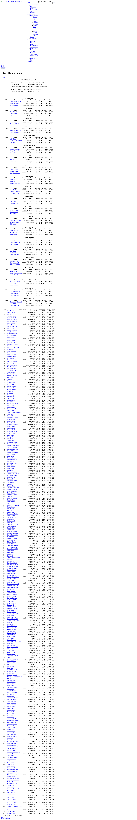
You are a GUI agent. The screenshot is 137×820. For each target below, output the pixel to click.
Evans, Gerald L (11, 405)
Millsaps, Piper (11, 631)
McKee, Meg (10, 781)
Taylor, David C (11, 433)
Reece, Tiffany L (11, 575)
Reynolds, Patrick (11, 444)
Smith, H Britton (11, 661)
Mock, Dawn (10, 755)
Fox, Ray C (10, 556)
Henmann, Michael (15, 149)
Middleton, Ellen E (12, 774)
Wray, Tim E (13, 251)
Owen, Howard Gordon (16, 273)
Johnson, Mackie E (12, 375)
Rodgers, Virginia (11, 662)
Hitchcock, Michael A (12, 424)
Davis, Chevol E (11, 739)
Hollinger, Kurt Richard (13, 344)
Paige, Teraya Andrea (12, 804)
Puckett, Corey (11, 776)
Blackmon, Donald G (15, 130)
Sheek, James (10, 685)
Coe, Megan (13, 142)
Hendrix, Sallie (11, 528)
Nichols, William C (12, 568)
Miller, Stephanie (11, 745)
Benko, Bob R (13, 234)
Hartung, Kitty (11, 710)
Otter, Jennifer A (11, 610)
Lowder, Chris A (11, 458)
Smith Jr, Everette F (12, 447)
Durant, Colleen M (12, 669)
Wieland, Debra (11, 678)
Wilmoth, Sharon (11, 629)
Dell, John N (10, 461)
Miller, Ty (9, 657)
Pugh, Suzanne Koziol (12, 692)
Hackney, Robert (11, 743)
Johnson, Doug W (11, 542)
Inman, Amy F (11, 622)
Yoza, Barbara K (14, 244)
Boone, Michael (11, 501)
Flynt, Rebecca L (11, 792)
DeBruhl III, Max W (12, 619)
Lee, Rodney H (14, 275)
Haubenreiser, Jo (14, 122)
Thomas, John (10, 529)
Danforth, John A (11, 400)
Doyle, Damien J (14, 210)
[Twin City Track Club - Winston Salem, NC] (12, 1)
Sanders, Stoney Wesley (13, 620)
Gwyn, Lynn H (11, 580)
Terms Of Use (4, 817)
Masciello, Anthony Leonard (14, 676)
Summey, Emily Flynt (12, 771)
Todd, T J (9, 503)
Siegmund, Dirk (11, 388)
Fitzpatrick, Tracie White (13, 778)
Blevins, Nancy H (11, 599)
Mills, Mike (10, 484)
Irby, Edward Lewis (12, 563)
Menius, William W (15, 291)
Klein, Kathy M (11, 636)
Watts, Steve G (11, 522)
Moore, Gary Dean (14, 254)
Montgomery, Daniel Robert (14, 412)
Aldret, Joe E (10, 552)
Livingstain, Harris (12, 381)
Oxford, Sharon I (14, 285)
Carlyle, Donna (14, 240)
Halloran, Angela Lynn (13, 577)
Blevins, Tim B (11, 430)
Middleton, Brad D (12, 724)
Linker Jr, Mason (11, 734)
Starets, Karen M (14, 105)
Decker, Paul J (10, 468)
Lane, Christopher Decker (13, 416)
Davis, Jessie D (11, 731)
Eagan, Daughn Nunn (15, 220)
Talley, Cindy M (11, 540)
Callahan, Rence (11, 753)
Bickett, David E (11, 617)
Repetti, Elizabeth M (15, 264)
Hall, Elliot (10, 402)
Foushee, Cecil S (11, 802)
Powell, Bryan (10, 358)
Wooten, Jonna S (11, 704)
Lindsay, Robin (11, 571)
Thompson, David (11, 592)
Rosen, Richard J (11, 750)
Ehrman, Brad (10, 512)
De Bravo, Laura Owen (13, 659)
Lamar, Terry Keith (15, 295)
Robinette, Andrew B (12, 494)
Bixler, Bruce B (14, 212)
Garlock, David (11, 727)
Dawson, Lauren (11, 606)
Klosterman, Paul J (12, 431)
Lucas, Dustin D (14, 169)
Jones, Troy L (10, 605)
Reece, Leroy (10, 410)
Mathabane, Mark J (12, 367)
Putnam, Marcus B (14, 132)
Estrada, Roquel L (14, 200)
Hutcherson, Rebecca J (13, 584)
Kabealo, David (11, 500)
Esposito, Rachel (11, 596)
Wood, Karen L (11, 766)
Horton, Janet (10, 715)
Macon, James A (11, 440)
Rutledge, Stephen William (14, 641)
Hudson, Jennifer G (12, 671)
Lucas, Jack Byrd (14, 305)
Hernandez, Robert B (12, 449)
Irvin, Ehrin (13, 139)
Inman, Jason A (11, 624)
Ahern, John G (11, 591)
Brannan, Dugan (11, 352)
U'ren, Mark (13, 190)
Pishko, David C (11, 550)
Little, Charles (10, 456)
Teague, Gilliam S (11, 382)
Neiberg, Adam (14, 171)
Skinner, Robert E (11, 386)
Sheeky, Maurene (14, 161)
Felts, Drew (13, 152)
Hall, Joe (12, 115)
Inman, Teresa (10, 615)
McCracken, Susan (12, 687)
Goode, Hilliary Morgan (16, 140)
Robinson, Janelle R (12, 736)
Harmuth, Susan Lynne (13, 769)
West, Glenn (10, 414)
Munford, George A (12, 459)
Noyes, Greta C (11, 650)
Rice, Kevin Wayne (15, 173)
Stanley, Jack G (14, 303)
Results (12, 64)
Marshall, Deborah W (12, 757)
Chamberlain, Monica (12, 697)
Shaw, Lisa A (10, 689)
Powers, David (11, 767)
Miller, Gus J (10, 711)
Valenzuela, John (11, 701)
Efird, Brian (10, 559)
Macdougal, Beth (11, 612)
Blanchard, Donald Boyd (13, 752)
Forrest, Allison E (14, 103)
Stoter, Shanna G (11, 790)
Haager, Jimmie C (14, 151)
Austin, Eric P (10, 451)
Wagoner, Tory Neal (12, 598)
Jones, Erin (10, 738)
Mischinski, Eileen (11, 748)
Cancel (4, 77)
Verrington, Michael (12, 489)
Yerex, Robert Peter (12, 491)
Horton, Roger (11, 762)
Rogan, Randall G (11, 407)
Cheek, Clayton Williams (13, 557)
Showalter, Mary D (12, 675)
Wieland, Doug (11, 680)
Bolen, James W (11, 645)
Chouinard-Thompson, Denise (14, 806)
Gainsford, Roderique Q (13, 788)
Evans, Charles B (11, 454)
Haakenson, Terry (11, 477)
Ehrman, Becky (11, 708)
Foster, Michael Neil (12, 409)
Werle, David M (11, 466)
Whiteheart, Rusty (11, 526)
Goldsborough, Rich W (13, 473)
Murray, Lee (10, 668)
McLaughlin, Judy (11, 627)
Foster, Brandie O (11, 703)
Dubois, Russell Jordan (13, 566)
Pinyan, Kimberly (11, 682)
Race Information (5, 64)
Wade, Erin (10, 795)
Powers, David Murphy (13, 594)
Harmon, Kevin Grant (12, 452)
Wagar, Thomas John (12, 535)
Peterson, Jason (11, 486)
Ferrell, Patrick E (11, 384)
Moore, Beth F (11, 764)
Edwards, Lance (11, 634)
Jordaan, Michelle (11, 652)
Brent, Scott (10, 643)
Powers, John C (11, 706)
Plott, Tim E (10, 470)
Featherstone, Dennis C (16, 302)
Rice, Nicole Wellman (12, 587)
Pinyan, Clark (10, 717)
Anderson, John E (14, 230)
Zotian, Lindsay (11, 787)
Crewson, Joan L (11, 570)
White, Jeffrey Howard (13, 780)
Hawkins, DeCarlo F (12, 720)
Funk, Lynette (10, 696)
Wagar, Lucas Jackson (12, 403)
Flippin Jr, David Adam (13, 505)
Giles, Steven (10, 601)
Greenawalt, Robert (12, 442)
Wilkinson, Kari (11, 732)
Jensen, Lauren (13, 162)
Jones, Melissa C (11, 722)
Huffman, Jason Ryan (12, 741)
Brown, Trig (10, 438)
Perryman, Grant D (12, 419)
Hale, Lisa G (13, 224)
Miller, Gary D (13, 113)
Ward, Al (9, 379)
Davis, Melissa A (11, 759)
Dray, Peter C (13, 112)
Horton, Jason (10, 713)
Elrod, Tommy (11, 435)
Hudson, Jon (10, 673)
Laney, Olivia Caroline (15, 101)
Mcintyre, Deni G (11, 797)
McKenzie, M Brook (12, 564)
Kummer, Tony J (14, 232)
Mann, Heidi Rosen (12, 626)
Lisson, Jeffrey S (11, 699)
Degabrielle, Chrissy (15, 183)
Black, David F (11, 423)
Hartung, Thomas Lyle (13, 445)
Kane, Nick (10, 479)
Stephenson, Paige (11, 760)
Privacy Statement (5, 818)
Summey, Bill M (11, 794)
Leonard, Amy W (11, 694)
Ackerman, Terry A (12, 531)
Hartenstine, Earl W (12, 480)
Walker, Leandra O (12, 783)
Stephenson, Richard (12, 655)
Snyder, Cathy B (14, 261)
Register (3, 67)
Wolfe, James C (11, 372)
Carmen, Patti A (11, 654)
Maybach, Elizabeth (12, 808)
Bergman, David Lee (12, 585)
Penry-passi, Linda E (15, 123)
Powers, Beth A (11, 666)
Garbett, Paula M (14, 203)
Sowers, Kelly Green (12, 613)
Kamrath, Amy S (11, 633)
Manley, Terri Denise (12, 514)
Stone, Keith (13, 252)
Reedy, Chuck (10, 664)
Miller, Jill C (13, 201)
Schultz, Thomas (11, 389)
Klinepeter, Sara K (11, 813)
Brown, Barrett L (11, 640)
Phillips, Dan (13, 213)
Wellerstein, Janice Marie (13, 746)
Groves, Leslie (11, 811)
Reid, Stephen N (11, 519)
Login (2, 65)
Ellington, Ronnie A (15, 191)
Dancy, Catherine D (12, 801)
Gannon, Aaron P (11, 351)
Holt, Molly (13, 283)
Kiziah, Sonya (13, 181)
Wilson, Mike (10, 396)
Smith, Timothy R (11, 718)
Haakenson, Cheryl (15, 281)
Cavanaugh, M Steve (12, 545)
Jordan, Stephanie (11, 725)
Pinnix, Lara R (11, 648)
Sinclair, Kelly (10, 785)
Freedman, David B (12, 608)
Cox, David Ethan (14, 193)
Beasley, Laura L (11, 809)
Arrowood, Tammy (15, 222)
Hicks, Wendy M (11, 603)
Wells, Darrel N (11, 510)
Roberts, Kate (10, 729)
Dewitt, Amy (10, 589)
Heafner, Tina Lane (12, 538)
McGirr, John (10, 508)
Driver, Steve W (14, 293)
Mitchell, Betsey (14, 159)
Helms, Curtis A (11, 426)
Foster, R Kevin (11, 543)
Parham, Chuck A (11, 578)
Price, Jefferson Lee (12, 361)
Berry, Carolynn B (14, 263)
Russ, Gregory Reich (12, 417)
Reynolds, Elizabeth (12, 498)
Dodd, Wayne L (11, 683)
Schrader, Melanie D (12, 690)
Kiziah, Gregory (14, 271)
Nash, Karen (10, 638)
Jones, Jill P (13, 179)
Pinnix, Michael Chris (12, 647)
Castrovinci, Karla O (15, 242)
